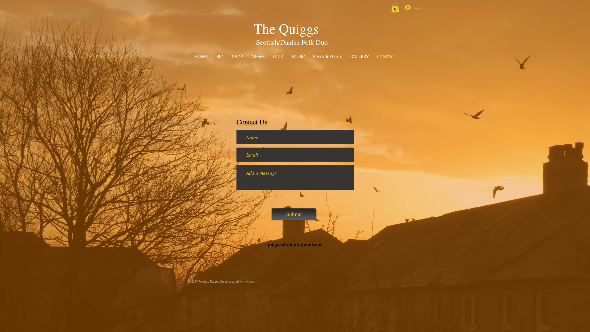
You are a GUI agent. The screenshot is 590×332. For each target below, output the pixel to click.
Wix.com (251, 282)
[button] (395, 7)
